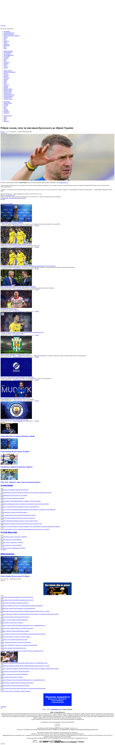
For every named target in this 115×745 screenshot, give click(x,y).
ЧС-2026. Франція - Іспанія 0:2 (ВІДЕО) (11, 545)
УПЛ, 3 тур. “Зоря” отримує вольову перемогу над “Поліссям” (17, 377)
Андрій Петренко (17, 225)
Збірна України (8, 70)
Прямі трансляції (8, 51)
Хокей (5, 42)
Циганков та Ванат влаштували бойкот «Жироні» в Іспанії (16, 244)
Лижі (5, 83)
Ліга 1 (5, 65)
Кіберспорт (7, 45)
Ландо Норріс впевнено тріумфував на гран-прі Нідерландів (17, 597)
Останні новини (7, 485)
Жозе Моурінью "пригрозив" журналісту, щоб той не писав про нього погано (21, 523)
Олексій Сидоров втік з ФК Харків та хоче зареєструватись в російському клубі (22, 332)
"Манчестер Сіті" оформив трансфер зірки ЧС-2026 (14, 419)
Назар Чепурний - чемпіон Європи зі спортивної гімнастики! (17, 628)
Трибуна (6, 86)
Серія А (6, 66)
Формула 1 (6, 41)
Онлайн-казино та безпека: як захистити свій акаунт (15, 602)
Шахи (5, 82)
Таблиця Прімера (8, 96)
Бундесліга (7, 62)
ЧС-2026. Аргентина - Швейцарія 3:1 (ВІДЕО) (13, 548)
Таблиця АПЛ (7, 93)
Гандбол (6, 79)
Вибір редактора (7, 554)
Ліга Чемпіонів (8, 52)
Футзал (6, 73)
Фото (5, 47)
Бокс (5, 38)
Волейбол (6, 75)
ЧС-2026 (6, 58)
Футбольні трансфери (9, 72)
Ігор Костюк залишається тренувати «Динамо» (17, 467)
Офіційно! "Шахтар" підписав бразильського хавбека (15, 631)
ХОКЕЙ (6, 110)
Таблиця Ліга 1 (8, 97)
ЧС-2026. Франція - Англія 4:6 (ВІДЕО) (11, 539)
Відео (5, 48)
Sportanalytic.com (10, 195)
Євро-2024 (6, 56)
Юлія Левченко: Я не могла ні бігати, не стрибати (14, 495)
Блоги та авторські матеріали (11, 35)
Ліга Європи (7, 53)
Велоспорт (6, 77)
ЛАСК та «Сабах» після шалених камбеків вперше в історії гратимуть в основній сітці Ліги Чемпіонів (28, 509)
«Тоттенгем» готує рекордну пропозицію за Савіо (14, 639)
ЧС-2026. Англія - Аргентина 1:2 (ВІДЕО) (12, 542)
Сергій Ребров (4, 198)
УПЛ (5, 59)
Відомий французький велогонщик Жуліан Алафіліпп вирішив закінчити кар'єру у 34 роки (25, 611)
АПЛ (5, 61)
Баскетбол (6, 44)
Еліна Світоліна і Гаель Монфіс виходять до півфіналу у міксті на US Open (21, 501)
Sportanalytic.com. (63, 182)
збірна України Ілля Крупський (17, 198)
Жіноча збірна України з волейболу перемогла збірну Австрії (17, 600)
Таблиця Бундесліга (9, 94)
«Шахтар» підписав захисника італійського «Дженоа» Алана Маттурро (20, 506)
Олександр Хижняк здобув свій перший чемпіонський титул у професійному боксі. (23, 625)
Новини (6, 87)
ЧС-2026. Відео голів (9, 532)
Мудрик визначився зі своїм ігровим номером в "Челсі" (15, 398)
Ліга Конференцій (8, 55)
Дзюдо (5, 80)
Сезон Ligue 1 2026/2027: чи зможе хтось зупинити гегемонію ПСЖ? (19, 645)
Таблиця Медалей (8, 34)
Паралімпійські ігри (9, 32)
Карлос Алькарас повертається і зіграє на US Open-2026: (16, 642)
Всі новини (7, 31)
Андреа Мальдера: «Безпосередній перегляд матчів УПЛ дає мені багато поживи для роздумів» (26, 492)
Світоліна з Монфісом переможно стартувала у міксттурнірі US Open (19, 521)
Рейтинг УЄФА (8, 89)
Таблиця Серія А (8, 99)
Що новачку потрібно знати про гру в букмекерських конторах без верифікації (22, 605)
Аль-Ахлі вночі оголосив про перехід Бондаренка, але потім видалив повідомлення (23, 634)
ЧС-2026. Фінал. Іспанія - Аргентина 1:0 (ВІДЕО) (14, 536)
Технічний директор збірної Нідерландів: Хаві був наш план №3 (18, 518)
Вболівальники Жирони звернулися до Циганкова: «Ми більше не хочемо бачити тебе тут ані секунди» (28, 266)
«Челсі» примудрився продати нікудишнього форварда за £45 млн (18, 515)
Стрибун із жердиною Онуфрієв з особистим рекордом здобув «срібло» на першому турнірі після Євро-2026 (29, 614)
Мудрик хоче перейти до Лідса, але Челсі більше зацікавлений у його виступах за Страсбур (25, 529)
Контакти (6, 121)
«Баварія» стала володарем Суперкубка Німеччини (14, 619)
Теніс (5, 40)
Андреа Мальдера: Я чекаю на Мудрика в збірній (18, 436)
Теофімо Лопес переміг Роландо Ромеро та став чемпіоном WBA (18, 608)
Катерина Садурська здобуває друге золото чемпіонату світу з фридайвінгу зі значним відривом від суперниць (30, 526)
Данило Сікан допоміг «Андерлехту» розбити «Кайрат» (16, 636)
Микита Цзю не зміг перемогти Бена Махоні (12, 498)
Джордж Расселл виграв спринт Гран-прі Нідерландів (15, 617)
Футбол (6, 37)
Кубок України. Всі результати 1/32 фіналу (12, 222)
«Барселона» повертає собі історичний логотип (13, 648)
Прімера (6, 63)
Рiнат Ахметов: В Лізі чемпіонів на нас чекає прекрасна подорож (18, 286)
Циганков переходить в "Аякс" (9, 308)
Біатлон (6, 76)
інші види (6, 84)
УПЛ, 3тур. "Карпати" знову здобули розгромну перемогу (21, 482)
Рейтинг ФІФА (8, 90)
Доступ (6, 68)
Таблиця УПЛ (7, 91)
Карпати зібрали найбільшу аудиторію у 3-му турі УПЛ (15, 354)
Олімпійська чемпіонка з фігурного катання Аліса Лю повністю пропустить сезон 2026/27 (25, 504)
